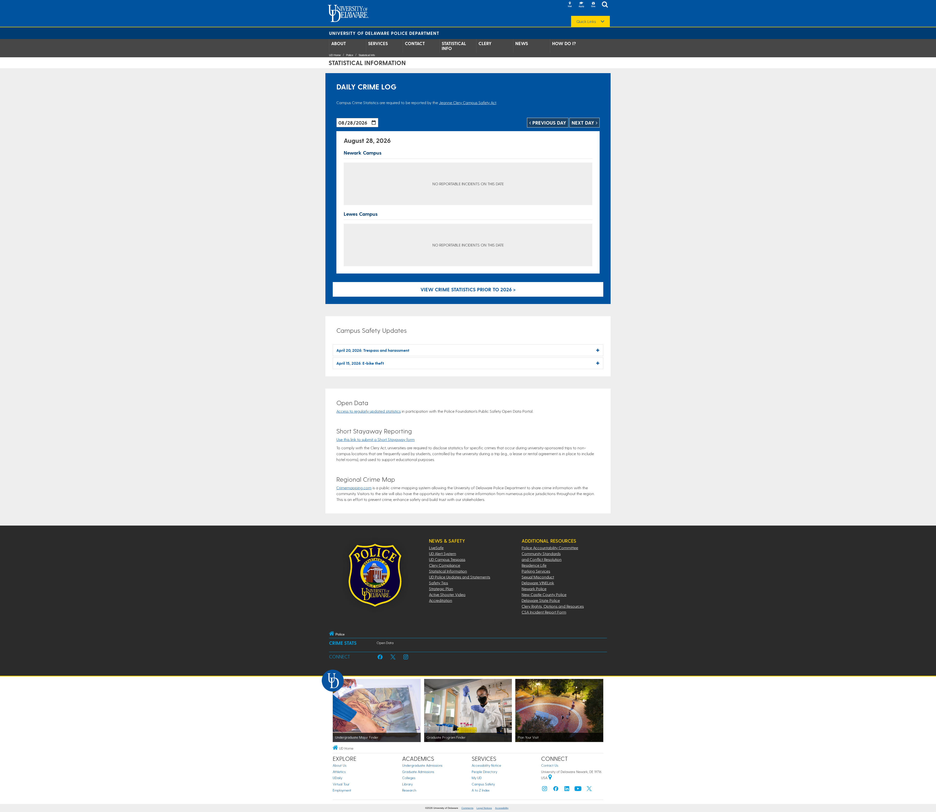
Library (407, 784)
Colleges (408, 778)
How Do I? (564, 43)
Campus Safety (483, 784)
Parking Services (536, 571)
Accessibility (501, 808)
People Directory (484, 772)
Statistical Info (454, 46)
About (338, 43)
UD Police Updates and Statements (459, 577)
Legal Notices (484, 808)
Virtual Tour (341, 784)
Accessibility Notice (486, 765)
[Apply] (581, 5)
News (521, 43)
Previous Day (548, 123)
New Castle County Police (544, 594)
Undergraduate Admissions (422, 765)
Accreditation (440, 600)
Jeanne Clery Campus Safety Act (467, 102)
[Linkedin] (567, 790)
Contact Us (549, 765)
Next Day (584, 123)
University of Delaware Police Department (384, 33)
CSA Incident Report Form (544, 612)
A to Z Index (481, 790)
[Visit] (569, 5)
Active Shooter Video (447, 594)
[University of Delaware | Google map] (550, 778)
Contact (415, 43)
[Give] (593, 5)
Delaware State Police (541, 600)
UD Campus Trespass (447, 559)
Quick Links (586, 21)
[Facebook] (555, 790)
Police (349, 55)
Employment (342, 790)
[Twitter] (589, 790)
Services (378, 43)
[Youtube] (578, 790)
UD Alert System (442, 553)
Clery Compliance (444, 565)
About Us (339, 765)
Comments (467, 808)
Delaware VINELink (538, 582)
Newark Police (534, 588)
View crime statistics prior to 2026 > (468, 289)
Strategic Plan (441, 588)
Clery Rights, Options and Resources (553, 606)
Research (409, 790)
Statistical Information (448, 571)
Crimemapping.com (353, 487)
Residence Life (534, 565)
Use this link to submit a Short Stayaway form (375, 439)
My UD (477, 778)
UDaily (337, 778)
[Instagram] (544, 790)
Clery (485, 43)
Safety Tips (438, 582)
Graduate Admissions (418, 772)
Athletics (339, 772)
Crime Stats (343, 643)
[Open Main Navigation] (606, 5)
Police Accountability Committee (550, 547)
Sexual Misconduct (538, 577)
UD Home (335, 55)
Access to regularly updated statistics (368, 411)
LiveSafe (436, 547)
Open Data (385, 643)
